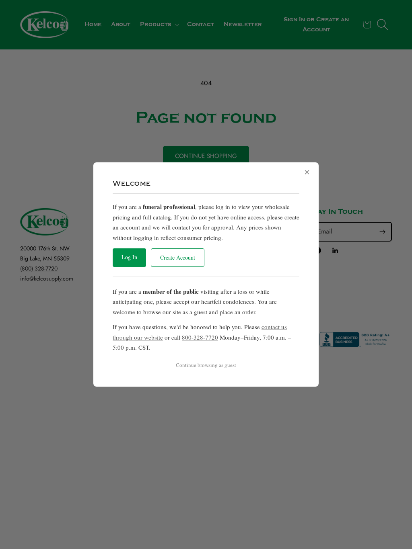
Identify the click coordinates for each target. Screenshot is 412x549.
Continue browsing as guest (206, 365)
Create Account (177, 257)
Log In (129, 257)
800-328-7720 (200, 337)
